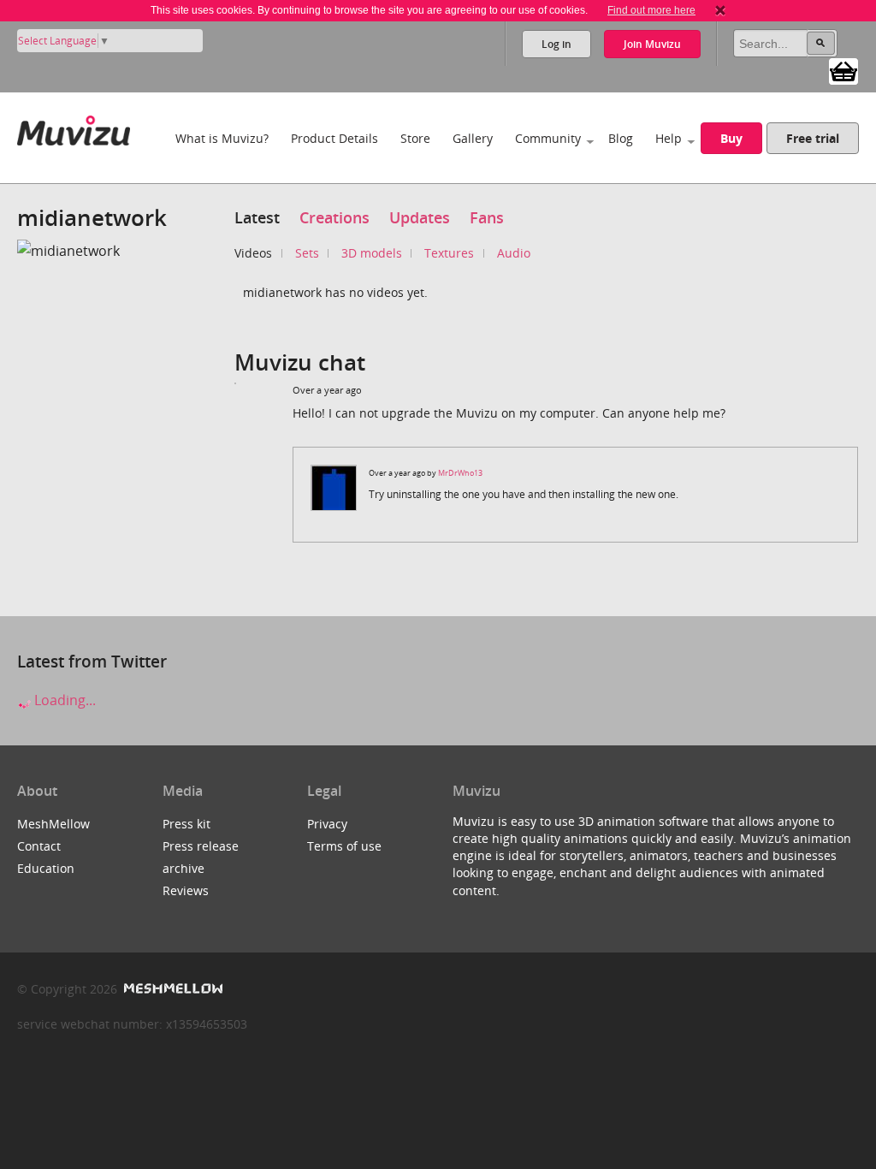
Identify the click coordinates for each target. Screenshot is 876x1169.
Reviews (186, 890)
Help (668, 138)
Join (652, 44)
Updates (419, 217)
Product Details (334, 138)
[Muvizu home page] (73, 127)
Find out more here (651, 10)
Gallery (473, 138)
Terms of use (344, 846)
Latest (257, 217)
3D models (371, 253)
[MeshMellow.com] (171, 989)
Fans (487, 217)
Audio (513, 253)
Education (45, 868)
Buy (731, 138)
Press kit (186, 824)
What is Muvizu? (222, 138)
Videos (253, 253)
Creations (334, 217)
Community (548, 138)
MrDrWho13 (460, 472)
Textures (449, 253)
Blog (620, 138)
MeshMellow (53, 824)
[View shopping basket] (843, 70)
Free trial (812, 138)
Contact (39, 846)
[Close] (720, 10)
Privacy (327, 824)
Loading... (63, 700)
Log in (556, 44)
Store (415, 138)
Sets (307, 253)
